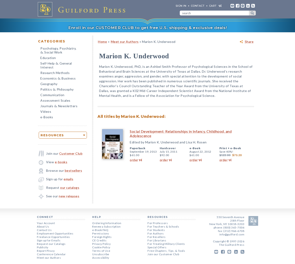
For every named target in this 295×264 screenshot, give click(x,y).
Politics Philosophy (57, 89)
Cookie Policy (101, 247)
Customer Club (71, 153)
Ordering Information (106, 223)
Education (48, 58)
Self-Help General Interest (56, 65)
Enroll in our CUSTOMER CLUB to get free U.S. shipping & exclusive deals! (147, 27)
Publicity (42, 247)
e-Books (46, 117)
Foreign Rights (102, 237)
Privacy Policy (101, 244)
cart (213, 5)
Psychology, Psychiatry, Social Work (58, 50)
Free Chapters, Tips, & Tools (166, 250)
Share (249, 42)
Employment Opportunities (55, 233)
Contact (198, 5)
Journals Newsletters (58, 106)
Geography (49, 84)
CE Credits (99, 240)
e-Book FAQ (100, 230)
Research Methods (55, 73)
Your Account (46, 223)
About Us (43, 226)
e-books (61, 162)
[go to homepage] (83, 9)
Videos (45, 111)
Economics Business (58, 78)
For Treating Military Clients (166, 244)
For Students (156, 230)
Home (102, 42)
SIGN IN (181, 5)
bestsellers (73, 170)
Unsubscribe (100, 254)
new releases (69, 196)
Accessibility (100, 257)
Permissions (100, 233)
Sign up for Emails (48, 240)
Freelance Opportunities (53, 237)
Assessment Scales (55, 100)
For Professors (158, 223)
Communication (52, 95)
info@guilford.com (232, 234)
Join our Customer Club (163, 254)
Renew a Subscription (106, 226)
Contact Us (44, 230)
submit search (252, 13)
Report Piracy (46, 250)
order (134, 160)
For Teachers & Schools (163, 226)
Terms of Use (101, 250)
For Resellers (157, 237)
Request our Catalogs (51, 244)
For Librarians (157, 240)
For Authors (156, 233)
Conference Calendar (51, 254)
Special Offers (157, 247)
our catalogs (69, 188)
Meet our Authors (125, 42)
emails (68, 179)
